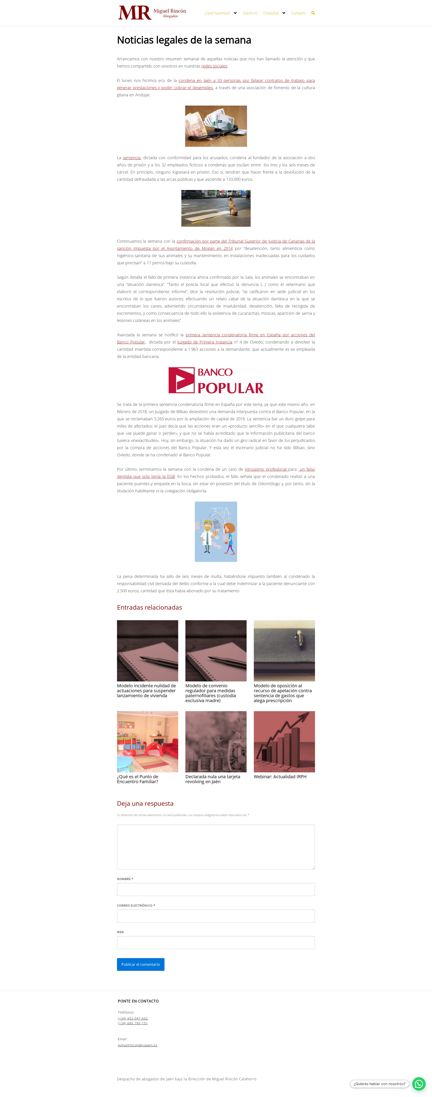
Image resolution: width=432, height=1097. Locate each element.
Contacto (298, 13)
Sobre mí (250, 13)
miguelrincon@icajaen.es (138, 1045)
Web (120, 932)
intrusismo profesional (266, 469)
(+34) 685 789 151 (133, 1023)
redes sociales (214, 66)
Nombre (125, 879)
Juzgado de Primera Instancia (204, 342)
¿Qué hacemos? (217, 13)
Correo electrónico (136, 905)
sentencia (132, 157)
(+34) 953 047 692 (133, 1018)
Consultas (271, 13)
